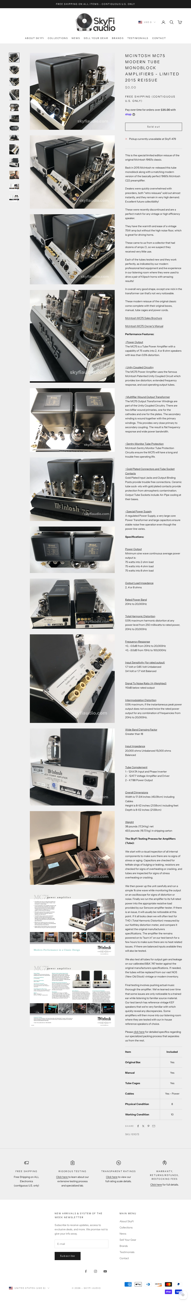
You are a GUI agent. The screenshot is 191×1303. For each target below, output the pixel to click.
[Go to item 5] (14, 107)
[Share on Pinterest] (148, 1126)
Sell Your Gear (96, 38)
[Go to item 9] (14, 149)
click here (139, 1032)
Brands (118, 38)
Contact (159, 38)
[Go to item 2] (14, 69)
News (76, 38)
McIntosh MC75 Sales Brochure (143, 318)
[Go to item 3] (14, 81)
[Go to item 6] (14, 118)
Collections (58, 38)
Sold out (153, 126)
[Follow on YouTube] (105, 1271)
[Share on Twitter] (143, 1126)
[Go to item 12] (14, 187)
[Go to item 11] (14, 175)
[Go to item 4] (14, 95)
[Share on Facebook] (138, 1126)
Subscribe (67, 1255)
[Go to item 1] (14, 57)
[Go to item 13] (14, 198)
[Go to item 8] (14, 137)
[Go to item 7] (14, 128)
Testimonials (137, 38)
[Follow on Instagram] (95, 1271)
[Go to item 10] (14, 162)
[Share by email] (153, 1126)
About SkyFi (34, 38)
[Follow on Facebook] (86, 1271)
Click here (62, 1177)
